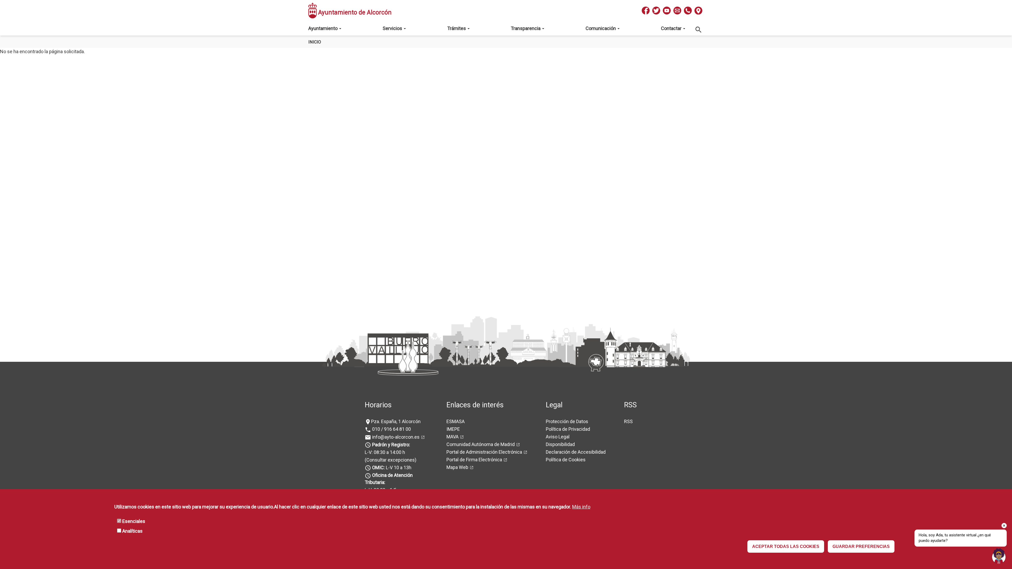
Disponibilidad (560, 444)
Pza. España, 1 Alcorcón (396, 421)
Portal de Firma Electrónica (474, 459)
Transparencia (526, 28)
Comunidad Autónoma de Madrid (480, 444)
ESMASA (455, 421)
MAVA (452, 436)
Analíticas (132, 531)
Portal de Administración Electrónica (484, 452)
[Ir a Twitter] (656, 10)
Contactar (672, 28)
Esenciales (133, 521)
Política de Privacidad (568, 429)
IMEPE (453, 429)
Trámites (457, 28)
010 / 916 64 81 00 (391, 429)
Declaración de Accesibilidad (576, 452)
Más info (581, 506)
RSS (628, 421)
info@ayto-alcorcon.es (395, 437)
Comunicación (601, 28)
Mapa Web (457, 467)
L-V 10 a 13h (391, 467)
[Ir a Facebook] (646, 10)
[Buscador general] (698, 29)
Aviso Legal (558, 436)
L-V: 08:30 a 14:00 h (385, 452)
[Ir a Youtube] (667, 10)
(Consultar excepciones (390, 460)
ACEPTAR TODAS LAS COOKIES (785, 546)
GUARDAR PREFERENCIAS (861, 546)
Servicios (393, 28)
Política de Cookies (566, 459)
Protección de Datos (567, 421)
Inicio (314, 41)
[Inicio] (312, 10)
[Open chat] (999, 556)
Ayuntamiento (323, 28)
